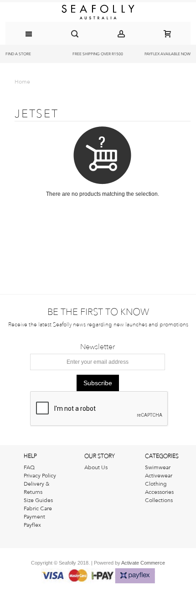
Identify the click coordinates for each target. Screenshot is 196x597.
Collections (159, 500)
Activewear (158, 475)
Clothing (156, 484)
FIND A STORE (18, 54)
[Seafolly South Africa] (98, 12)
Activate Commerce (143, 563)
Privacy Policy (40, 475)
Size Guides (38, 500)
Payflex (32, 525)
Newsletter (97, 347)
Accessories (159, 492)
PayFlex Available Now (167, 54)
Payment (34, 516)
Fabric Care (38, 508)
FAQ (29, 467)
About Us (96, 467)
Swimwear (157, 467)
